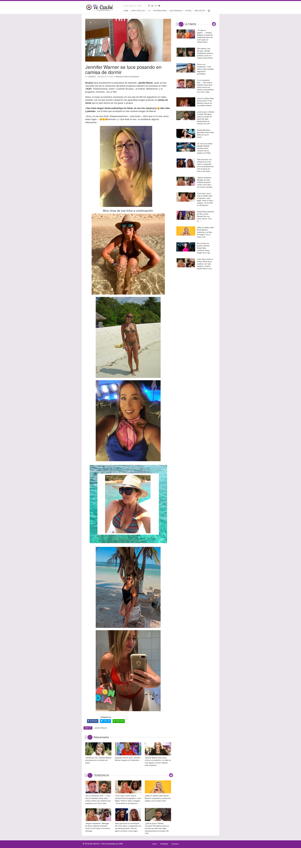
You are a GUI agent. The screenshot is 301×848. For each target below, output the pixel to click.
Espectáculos (138, 11)
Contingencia (175, 11)
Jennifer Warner (100, 728)
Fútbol (188, 11)
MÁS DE (88, 728)
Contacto (175, 844)
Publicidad (164, 844)
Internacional (159, 11)
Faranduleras (134, 77)
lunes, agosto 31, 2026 (132, 6)
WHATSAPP (120, 721)
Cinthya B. (92, 77)
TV (149, 11)
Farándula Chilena (122, 77)
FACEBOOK (93, 721)
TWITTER (106, 721)
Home (125, 11)
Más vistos (200, 11)
